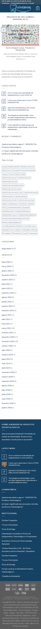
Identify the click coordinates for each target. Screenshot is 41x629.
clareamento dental (28, 170)
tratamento (33, 233)
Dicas (4, 207)
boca (8, 170)
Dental (17, 174)
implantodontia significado (27, 215)
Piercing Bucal (6, 233)
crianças (5, 174)
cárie (11, 174)
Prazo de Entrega (8, 529)
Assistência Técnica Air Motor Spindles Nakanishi (17, 542)
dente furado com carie (9, 181)
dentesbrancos (13, 204)
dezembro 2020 (8, 337)
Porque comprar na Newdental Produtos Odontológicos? (17, 570)
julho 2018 (6, 390)
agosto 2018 (7, 385)
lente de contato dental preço (11, 222)
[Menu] (3, 8)
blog (3, 170)
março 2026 (6, 266)
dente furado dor (7, 196)
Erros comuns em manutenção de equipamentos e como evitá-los (20, 94)
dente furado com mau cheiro (11, 189)
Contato (35, 599)
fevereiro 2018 (7, 403)
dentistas (31, 204)
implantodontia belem (23, 211)
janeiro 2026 (7, 271)
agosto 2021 (7, 315)
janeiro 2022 (7, 301)
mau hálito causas (30, 226)
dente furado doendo (31, 192)
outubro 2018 (7, 377)
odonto (17, 230)
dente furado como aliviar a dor (12, 192)
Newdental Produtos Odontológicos (20, 597)
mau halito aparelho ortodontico (12, 226)
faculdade (26, 207)
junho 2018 (6, 394)
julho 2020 (6, 350)
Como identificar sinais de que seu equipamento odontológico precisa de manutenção (22, 127)
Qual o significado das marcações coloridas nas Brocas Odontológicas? (20, 152)
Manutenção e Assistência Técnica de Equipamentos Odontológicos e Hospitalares (19, 535)
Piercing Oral (17, 233)
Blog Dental (6, 248)
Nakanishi (5, 230)
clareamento (16, 170)
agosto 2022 (7, 297)
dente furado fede (21, 196)
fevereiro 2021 (7, 332)
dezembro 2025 (8, 275)
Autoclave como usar (27, 167)
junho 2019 (6, 359)
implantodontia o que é (9, 215)
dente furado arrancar (9, 178)
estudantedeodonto (14, 207)
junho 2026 (6, 262)
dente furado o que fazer (26, 200)
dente (23, 174)
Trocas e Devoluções (10, 525)
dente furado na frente (9, 200)
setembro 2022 (8, 293)
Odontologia (26, 230)
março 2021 (6, 328)
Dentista (23, 204)
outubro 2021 (7, 306)
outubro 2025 (7, 279)
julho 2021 (6, 319)
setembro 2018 (8, 381)
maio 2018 (6, 399)
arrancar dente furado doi (10, 167)
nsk (12, 230)
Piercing (34, 230)
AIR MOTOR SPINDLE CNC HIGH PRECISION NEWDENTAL (21, 109)
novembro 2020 (8, 341)
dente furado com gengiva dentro (13, 185)
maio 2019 (6, 363)
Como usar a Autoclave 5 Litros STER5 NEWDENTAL (23, 101)
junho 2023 (6, 288)
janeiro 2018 (7, 407)
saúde (26, 233)
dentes (4, 204)
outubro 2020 (7, 346)
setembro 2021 (8, 310)
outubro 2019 (7, 354)
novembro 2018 (8, 372)
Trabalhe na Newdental (11, 576)
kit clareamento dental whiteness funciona (15, 218)
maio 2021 (6, 324)
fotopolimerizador (8, 211)
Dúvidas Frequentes (9, 520)
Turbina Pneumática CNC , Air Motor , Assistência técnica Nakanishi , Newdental (18, 549)
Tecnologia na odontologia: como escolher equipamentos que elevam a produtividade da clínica (22, 117)
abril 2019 (6, 368)
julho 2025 (6, 284)
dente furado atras (24, 178)
